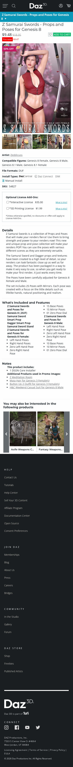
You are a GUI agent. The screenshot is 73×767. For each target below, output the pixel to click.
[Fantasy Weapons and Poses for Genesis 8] (50, 428)
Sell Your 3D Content (15, 500)
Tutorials (9, 485)
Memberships (11, 554)
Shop (7, 656)
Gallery (8, 624)
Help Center (11, 492)
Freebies (9, 663)
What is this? (61, 202)
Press (7, 577)
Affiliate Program (13, 508)
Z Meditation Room (21, 377)
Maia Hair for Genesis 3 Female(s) (29, 380)
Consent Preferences (16, 530)
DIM (57, 176)
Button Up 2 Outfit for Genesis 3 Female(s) (35, 384)
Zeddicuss (16, 155)
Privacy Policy (57, 749)
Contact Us (10, 477)
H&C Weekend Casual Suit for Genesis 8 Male (36, 387)
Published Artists (13, 671)
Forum (7, 632)
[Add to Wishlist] (50, 34)
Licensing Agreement (15, 749)
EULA (7, 753)
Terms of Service (38, 749)
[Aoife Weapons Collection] (23, 428)
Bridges (8, 593)
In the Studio (11, 616)
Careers (8, 585)
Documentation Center (17, 515)
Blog (6, 562)
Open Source (11, 523)
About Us (9, 570)
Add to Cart (62, 34)
